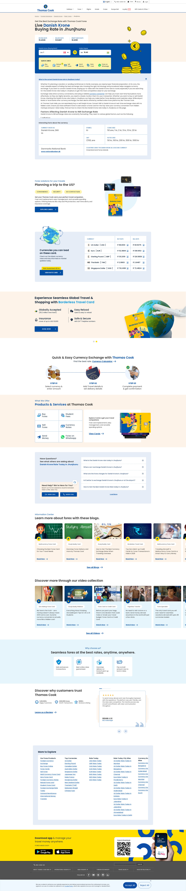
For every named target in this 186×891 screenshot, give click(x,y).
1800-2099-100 (40, 865)
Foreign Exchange (102, 869)
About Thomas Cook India (41, 869)
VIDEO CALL (52, 494)
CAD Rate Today (95, 766)
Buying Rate (43, 38)
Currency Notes (70, 426)
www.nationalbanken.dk (50, 151)
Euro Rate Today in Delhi (123, 815)
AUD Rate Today (95, 769)
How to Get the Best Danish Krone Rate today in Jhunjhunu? (106, 487)
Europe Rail (115, 9)
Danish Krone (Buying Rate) (48, 48)
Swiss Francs (69, 777)
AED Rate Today (95, 780)
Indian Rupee (83, 48)
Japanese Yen (70, 774)
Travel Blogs (122, 869)
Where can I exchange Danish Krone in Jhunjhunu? (103, 467)
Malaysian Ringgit (71, 788)
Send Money (45, 436)
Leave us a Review (44, 712)
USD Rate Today (95, 761)
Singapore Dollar (71, 772)
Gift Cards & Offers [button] (141, 9)
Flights (89, 9)
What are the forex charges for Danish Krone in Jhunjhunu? (106, 474)
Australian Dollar (71, 769)
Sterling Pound (70, 763)
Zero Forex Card (46, 777)
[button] (94, 341)
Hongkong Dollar (71, 780)
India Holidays (82, 869)
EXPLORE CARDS (46, 209)
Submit (140, 864)
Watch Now (41, 625)
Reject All (144, 885)
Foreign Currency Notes (49, 780)
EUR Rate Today (95, 772)
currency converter (97, 94)
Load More (113, 494)
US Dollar (68, 761)
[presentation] (119, 731)
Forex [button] (80, 9)
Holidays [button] (70, 9)
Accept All (130, 885)
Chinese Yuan (70, 791)
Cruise (105, 9)
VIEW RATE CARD (51, 272)
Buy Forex (44, 415)
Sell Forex (44, 426)
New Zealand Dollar (72, 782)
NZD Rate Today (95, 777)
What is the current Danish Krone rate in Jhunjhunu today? (59, 79)
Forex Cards (45, 769)
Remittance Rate (77, 38)
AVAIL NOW (46, 329)
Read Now (41, 559)
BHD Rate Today (95, 774)
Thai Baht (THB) (71, 785)
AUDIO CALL (70, 494)
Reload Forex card (47, 782)
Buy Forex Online (46, 766)
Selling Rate (59, 38)
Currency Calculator (102, 361)
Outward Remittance (48, 793)
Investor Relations (143, 869)
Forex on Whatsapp (71, 436)
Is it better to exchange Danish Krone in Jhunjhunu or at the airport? (109, 480)
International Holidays (62, 869)
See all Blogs (93, 567)
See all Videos (93, 633)
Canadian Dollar (71, 766)
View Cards (94, 433)
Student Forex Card (47, 785)
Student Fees (69, 415)
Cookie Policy (69, 886)
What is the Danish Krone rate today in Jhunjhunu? (103, 460)
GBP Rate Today (95, 763)
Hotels (97, 9)
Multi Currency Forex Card (50, 774)
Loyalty (126, 9)
